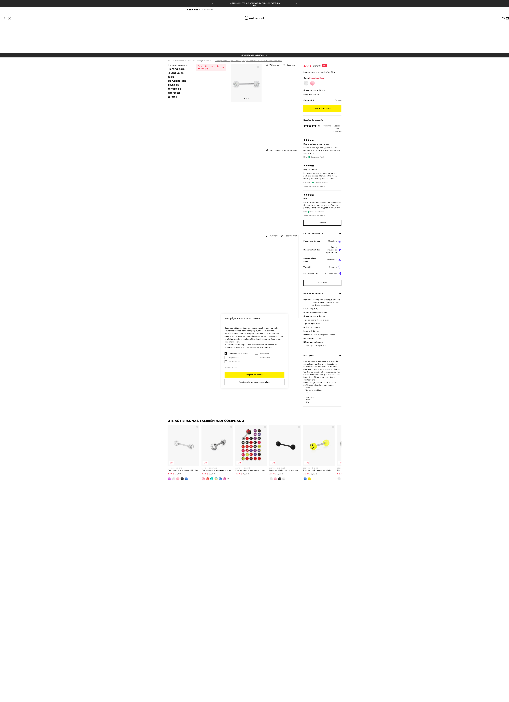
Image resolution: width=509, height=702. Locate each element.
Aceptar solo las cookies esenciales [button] (254, 382)
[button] (253, 5)
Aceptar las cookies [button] (254, 374)
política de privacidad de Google (262, 339)
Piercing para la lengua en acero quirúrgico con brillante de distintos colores (217, 470)
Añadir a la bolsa (322, 108)
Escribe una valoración (337, 128)
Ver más (322, 222)
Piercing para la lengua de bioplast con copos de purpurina (183, 470)
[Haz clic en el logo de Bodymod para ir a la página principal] (257, 18)
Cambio (338, 100)
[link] (306, 83)
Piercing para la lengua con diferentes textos (251, 470)
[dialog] (254, 351)
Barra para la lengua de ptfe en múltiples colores (285, 470)
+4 (228, 478)
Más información (266, 347)
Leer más (322, 282)
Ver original (321, 186)
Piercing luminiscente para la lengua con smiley (319, 470)
